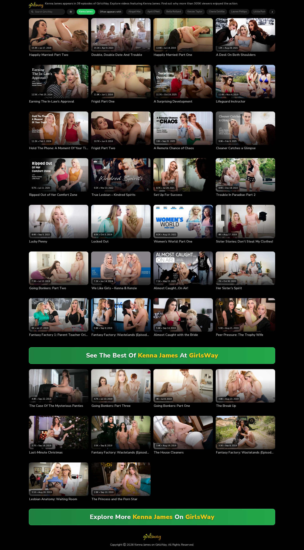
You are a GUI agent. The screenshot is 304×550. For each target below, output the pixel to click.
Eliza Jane (221, 247)
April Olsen (97, 60)
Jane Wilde (97, 201)
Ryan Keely (238, 294)
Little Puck (260, 11)
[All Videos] (71, 12)
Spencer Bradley (241, 201)
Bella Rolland (173, 11)
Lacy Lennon (239, 60)
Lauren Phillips (239, 11)
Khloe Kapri (175, 458)
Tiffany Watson (53, 458)
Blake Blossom (37, 154)
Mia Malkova (253, 341)
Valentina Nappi (178, 341)
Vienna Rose (114, 505)
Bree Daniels (98, 411)
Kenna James (86, 11)
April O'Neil (153, 11)
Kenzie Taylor (195, 11)
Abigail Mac (134, 11)
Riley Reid (50, 411)
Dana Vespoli (36, 107)
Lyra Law (237, 411)
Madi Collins (51, 247)
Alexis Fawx (36, 341)
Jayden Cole (222, 154)
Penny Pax (248, 411)
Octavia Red (176, 294)
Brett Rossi (50, 341)
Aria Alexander (37, 60)
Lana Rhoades (53, 294)
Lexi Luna (251, 107)
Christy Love (177, 247)
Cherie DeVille (217, 11)
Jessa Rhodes (99, 107)
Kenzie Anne (140, 60)
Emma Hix (110, 60)
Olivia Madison (254, 154)
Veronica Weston (116, 247)
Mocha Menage (209, 247)
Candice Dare (161, 247)
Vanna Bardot (254, 60)
